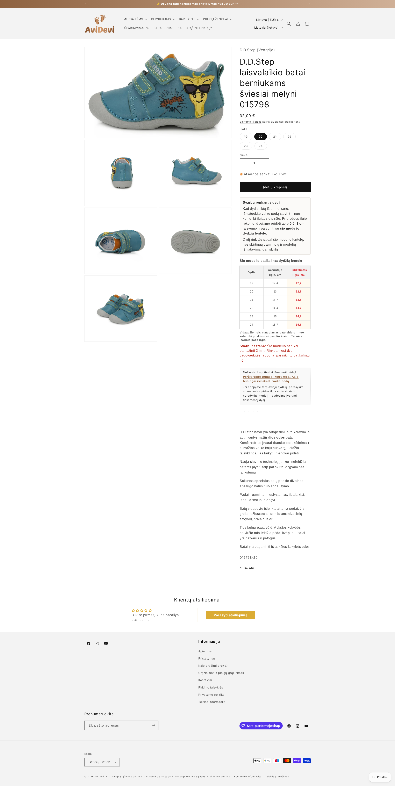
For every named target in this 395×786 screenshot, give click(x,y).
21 (277, 137)
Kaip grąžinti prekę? (213, 665)
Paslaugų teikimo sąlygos (190, 776)
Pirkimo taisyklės (210, 687)
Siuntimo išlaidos (250, 121)
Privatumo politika (211, 694)
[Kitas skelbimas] (309, 4)
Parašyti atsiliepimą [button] (230, 615)
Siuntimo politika (219, 776)
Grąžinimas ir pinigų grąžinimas (221, 673)
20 (261, 136)
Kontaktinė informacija (247, 776)
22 (292, 137)
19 (248, 137)
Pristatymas (207, 658)
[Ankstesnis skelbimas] (85, 4)
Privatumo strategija (158, 776)
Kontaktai (205, 680)
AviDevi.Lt (101, 776)
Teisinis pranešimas (277, 776)
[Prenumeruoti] (153, 725)
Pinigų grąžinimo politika (127, 776)
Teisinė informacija (211, 702)
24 (263, 147)
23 (248, 147)
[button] (135, 19)
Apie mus (205, 651)
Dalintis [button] (249, 568)
